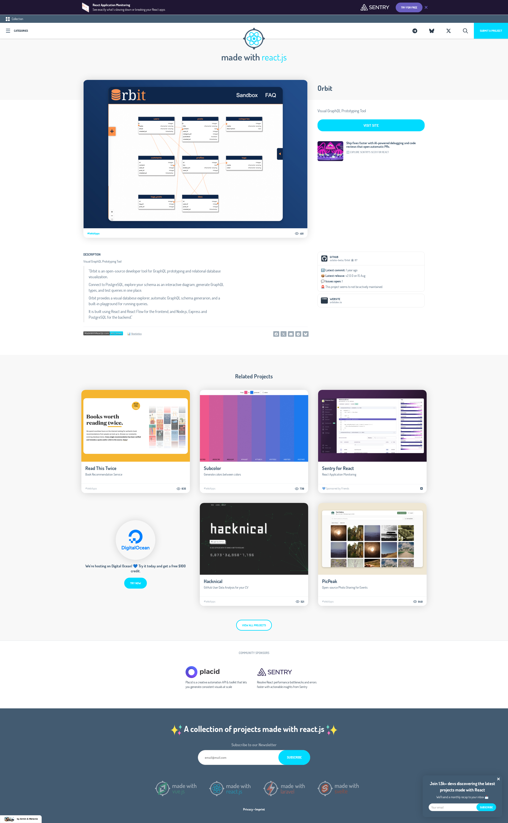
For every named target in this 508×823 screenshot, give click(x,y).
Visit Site (371, 125)
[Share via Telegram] (298, 334)
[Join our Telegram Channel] (414, 31)
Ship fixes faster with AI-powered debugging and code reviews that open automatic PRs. (381, 144)
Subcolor (212, 468)
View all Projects (254, 625)
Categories (21, 31)
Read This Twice (100, 468)
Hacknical (213, 581)
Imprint (260, 809)
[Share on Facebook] (276, 334)
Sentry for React (338, 468)
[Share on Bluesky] (306, 334)
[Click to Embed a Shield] (103, 333)
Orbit (325, 88)
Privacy (248, 809)
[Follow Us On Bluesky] (431, 31)
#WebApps (93, 233)
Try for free (409, 7)
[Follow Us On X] (448, 31)
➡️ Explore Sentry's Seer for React (367, 152)
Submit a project (491, 31)
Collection (17, 19)
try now (135, 583)
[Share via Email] (291, 334)
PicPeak (329, 581)
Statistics (136, 334)
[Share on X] (284, 334)
